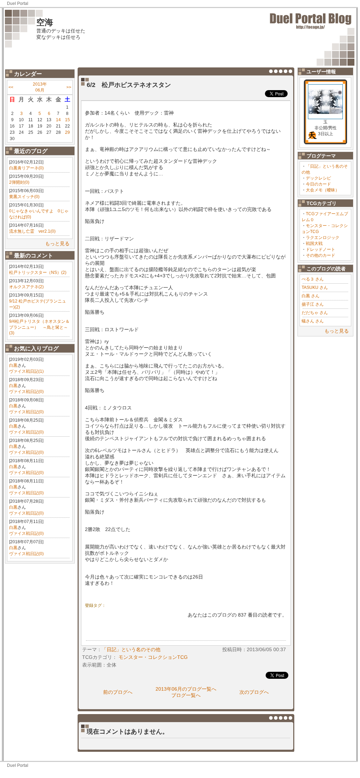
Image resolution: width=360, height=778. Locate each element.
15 (67, 119)
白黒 (13, 365)
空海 (44, 22)
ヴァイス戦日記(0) (26, 391)
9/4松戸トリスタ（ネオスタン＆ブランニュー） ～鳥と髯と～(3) (39, 327)
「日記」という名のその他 (131, 649)
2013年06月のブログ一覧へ (186, 689)
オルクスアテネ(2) (26, 286)
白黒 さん (310, 295)
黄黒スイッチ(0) (24, 196)
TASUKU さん (315, 287)
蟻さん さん (313, 321)
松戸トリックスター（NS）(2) (37, 272)
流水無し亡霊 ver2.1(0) (32, 231)
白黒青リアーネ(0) (26, 168)
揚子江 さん (313, 304)
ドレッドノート (320, 249)
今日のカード (318, 184)
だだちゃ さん (315, 312)
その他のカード (320, 255)
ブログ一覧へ (186, 695)
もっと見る (57, 243)
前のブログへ (117, 692)
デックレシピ (318, 178)
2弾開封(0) (19, 182)
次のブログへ (254, 692)
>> (68, 87)
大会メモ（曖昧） (322, 190)
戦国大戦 (314, 243)
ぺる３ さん (313, 279)
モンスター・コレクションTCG (153, 657)
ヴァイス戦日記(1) (26, 371)
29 (67, 132)
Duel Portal (17, 3)
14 (58, 119)
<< (10, 87)
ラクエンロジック (322, 237)
